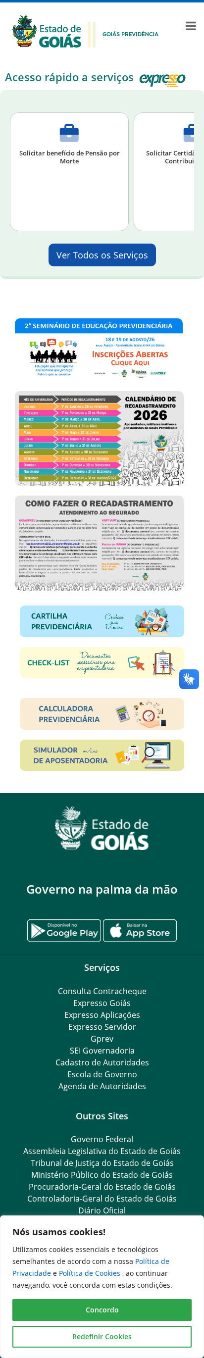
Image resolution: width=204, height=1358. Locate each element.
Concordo (102, 1309)
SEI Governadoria (102, 1050)
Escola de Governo (102, 1074)
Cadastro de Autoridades (102, 1062)
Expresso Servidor (102, 1026)
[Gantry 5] (102, 828)
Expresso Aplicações (102, 1014)
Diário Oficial (102, 1210)
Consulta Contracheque (102, 991)
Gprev (102, 1038)
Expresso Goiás (102, 1003)
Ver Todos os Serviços (102, 255)
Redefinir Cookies (102, 1336)
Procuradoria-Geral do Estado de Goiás (102, 1186)
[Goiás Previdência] (85, 30)
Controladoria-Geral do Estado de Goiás (102, 1198)
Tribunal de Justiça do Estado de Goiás (102, 1162)
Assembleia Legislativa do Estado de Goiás (102, 1151)
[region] (102, 1286)
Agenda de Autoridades (102, 1086)
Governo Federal (102, 1139)
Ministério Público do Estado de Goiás (102, 1174)
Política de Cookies (90, 1273)
